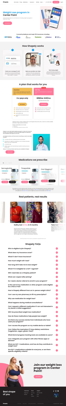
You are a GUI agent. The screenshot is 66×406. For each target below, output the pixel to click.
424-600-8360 (39, 392)
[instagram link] (56, 391)
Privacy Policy (25, 403)
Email (38, 394)
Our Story (32, 392)
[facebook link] (58, 391)
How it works (16, 2)
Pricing (21, 2)
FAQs (38, 396)
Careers (32, 396)
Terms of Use (19, 403)
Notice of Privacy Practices (32, 403)
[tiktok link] (53, 391)
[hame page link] (5, 2)
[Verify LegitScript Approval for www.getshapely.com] (56, 395)
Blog (32, 394)
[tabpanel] (9, 175)
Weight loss (26, 392)
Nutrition (37, 2)
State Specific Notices (41, 403)
